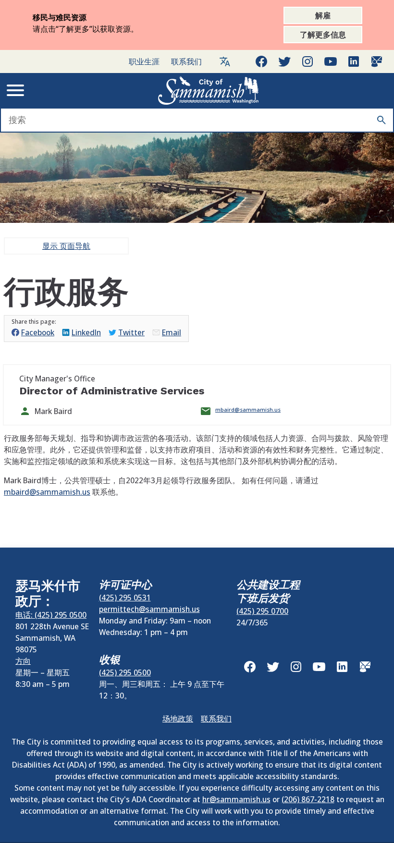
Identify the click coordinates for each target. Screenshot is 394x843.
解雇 (323, 15)
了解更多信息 (323, 34)
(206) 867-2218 (308, 799)
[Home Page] (208, 90)
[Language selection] (224, 61)
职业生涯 (144, 61)
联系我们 (186, 61)
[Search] (381, 120)
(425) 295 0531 (125, 597)
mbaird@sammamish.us (248, 409)
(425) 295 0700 (262, 611)
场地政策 (177, 718)
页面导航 (66, 246)
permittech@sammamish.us (149, 609)
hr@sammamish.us (236, 799)
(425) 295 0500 (125, 672)
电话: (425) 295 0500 (50, 615)
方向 (23, 661)
